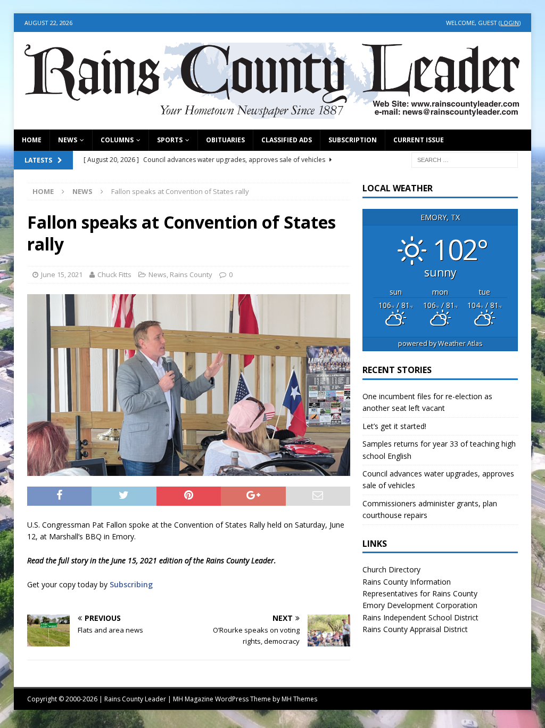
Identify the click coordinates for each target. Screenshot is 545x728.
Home (32, 139)
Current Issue (418, 139)
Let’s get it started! (394, 426)
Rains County (191, 274)
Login (509, 23)
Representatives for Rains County (419, 593)
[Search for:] (464, 159)
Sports (170, 139)
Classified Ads (286, 139)
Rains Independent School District (420, 617)
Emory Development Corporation (419, 605)
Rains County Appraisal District (415, 629)
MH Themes (299, 698)
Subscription (352, 139)
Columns (117, 139)
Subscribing (131, 584)
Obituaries (225, 139)
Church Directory (391, 569)
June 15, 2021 (61, 274)
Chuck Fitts (114, 274)
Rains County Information (406, 582)
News (67, 139)
